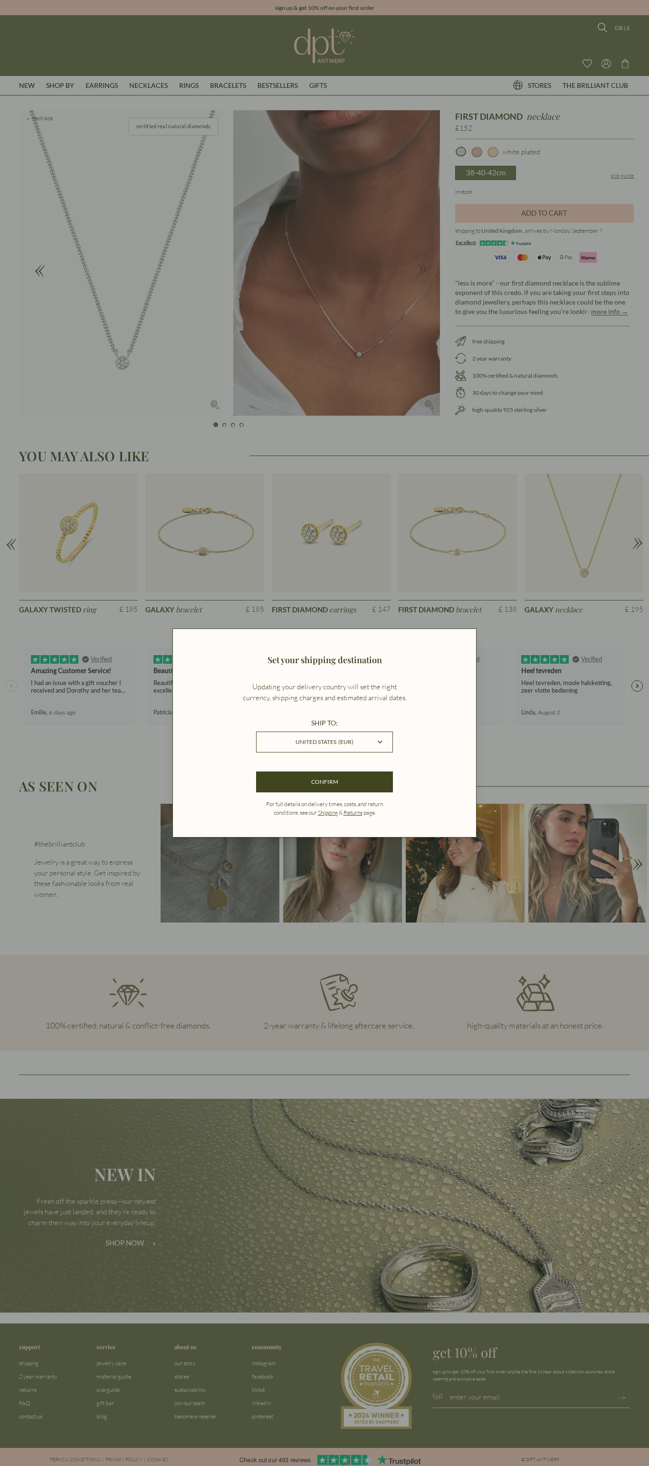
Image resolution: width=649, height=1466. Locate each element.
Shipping (328, 812)
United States (324, 741)
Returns (353, 812)
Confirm (324, 781)
